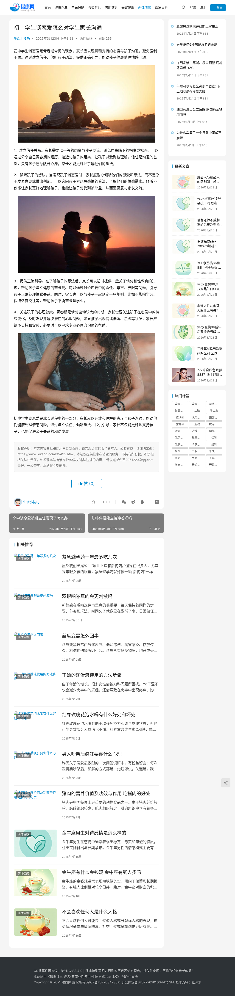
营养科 (180, 424)
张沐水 (196, 982)
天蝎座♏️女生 (198, 464)
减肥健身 (111, 7)
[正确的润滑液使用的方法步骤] (35, 685)
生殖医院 (197, 458)
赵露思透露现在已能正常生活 (197, 26)
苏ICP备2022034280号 (103, 982)
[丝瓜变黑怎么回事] (35, 646)
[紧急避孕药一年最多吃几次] (35, 567)
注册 (203, 7)
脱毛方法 (214, 424)
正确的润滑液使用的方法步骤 (92, 675)
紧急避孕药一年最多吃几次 (89, 557)
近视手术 (197, 431)
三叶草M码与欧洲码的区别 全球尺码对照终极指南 (209, 353)
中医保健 (77, 7)
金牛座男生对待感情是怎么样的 (94, 833)
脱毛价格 (197, 417)
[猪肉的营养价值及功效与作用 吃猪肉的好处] (35, 803)
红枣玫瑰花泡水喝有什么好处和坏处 (98, 714)
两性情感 (144, 7)
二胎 (197, 410)
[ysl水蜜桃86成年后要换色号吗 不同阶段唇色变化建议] (183, 332)
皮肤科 (180, 417)
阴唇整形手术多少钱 (198, 444)
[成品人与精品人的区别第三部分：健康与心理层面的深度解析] (183, 182)
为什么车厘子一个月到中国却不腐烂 (198, 135)
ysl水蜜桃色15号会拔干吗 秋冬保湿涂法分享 (209, 202)
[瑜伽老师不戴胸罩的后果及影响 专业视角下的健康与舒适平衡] (183, 225)
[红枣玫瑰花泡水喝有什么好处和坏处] (35, 725)
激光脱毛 (180, 431)
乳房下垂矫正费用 (181, 444)
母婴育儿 (94, 7)
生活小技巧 (22, 38)
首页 (48, 7)
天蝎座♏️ (215, 458)
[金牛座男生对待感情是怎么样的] (35, 843)
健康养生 (61, 7)
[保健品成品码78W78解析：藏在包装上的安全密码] (183, 246)
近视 (197, 424)
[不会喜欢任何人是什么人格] (35, 922)
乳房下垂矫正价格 (181, 437)
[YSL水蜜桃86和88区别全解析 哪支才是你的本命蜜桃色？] (183, 268)
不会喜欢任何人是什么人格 (89, 912)
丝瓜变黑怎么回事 (80, 636)
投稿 (219, 7)
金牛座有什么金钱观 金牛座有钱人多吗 (101, 872)
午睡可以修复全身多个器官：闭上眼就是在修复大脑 (198, 88)
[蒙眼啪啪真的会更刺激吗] (35, 606)
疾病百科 (161, 7)
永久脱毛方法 (215, 451)
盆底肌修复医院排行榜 (198, 404)
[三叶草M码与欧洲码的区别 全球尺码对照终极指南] (183, 353)
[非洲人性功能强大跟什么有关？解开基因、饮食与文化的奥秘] (183, 310)
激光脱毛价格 (181, 464)
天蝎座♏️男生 (215, 464)
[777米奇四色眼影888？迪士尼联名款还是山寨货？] (183, 375)
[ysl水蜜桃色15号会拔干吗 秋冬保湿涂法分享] (183, 203)
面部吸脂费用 (215, 417)
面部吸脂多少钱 (215, 431)
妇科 (214, 444)
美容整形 (127, 7)
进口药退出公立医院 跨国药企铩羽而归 (199, 111)
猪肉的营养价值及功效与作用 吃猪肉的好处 (106, 793)
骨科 (214, 437)
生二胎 (214, 410)
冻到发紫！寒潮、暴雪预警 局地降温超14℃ (199, 65)
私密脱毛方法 (198, 437)
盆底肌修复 (181, 404)
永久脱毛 (180, 451)
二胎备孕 (197, 451)
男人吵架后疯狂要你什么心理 (92, 754)
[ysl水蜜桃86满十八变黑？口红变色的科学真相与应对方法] (183, 289)
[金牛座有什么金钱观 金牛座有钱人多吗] (35, 882)
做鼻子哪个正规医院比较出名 (181, 410)
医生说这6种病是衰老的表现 (196, 44)
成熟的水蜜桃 (181, 458)
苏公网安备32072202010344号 (145, 982)
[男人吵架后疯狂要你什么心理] (35, 764)
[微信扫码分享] (124, 502)
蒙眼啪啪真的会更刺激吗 (87, 596)
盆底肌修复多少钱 (215, 404)
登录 (193, 7)
